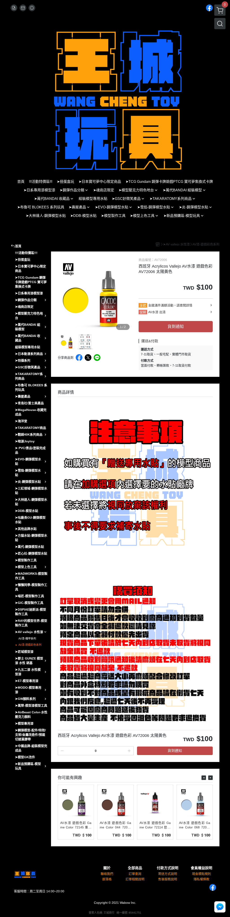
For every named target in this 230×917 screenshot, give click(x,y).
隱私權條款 (201, 879)
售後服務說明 (167, 879)
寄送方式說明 (167, 873)
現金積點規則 (201, 873)
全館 (143, 305)
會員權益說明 (201, 868)
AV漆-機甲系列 (27, 638)
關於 (107, 868)
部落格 (107, 879)
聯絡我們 (107, 873)
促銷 (143, 312)
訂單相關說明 (135, 879)
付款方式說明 (167, 868)
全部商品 (135, 868)
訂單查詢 (135, 873)
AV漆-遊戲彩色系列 (30, 644)
